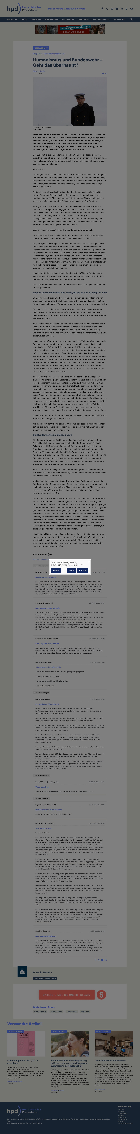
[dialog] (70, 567)
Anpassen (56, 570)
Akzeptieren (82, 570)
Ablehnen (71, 570)
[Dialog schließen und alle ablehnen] (89, 561)
